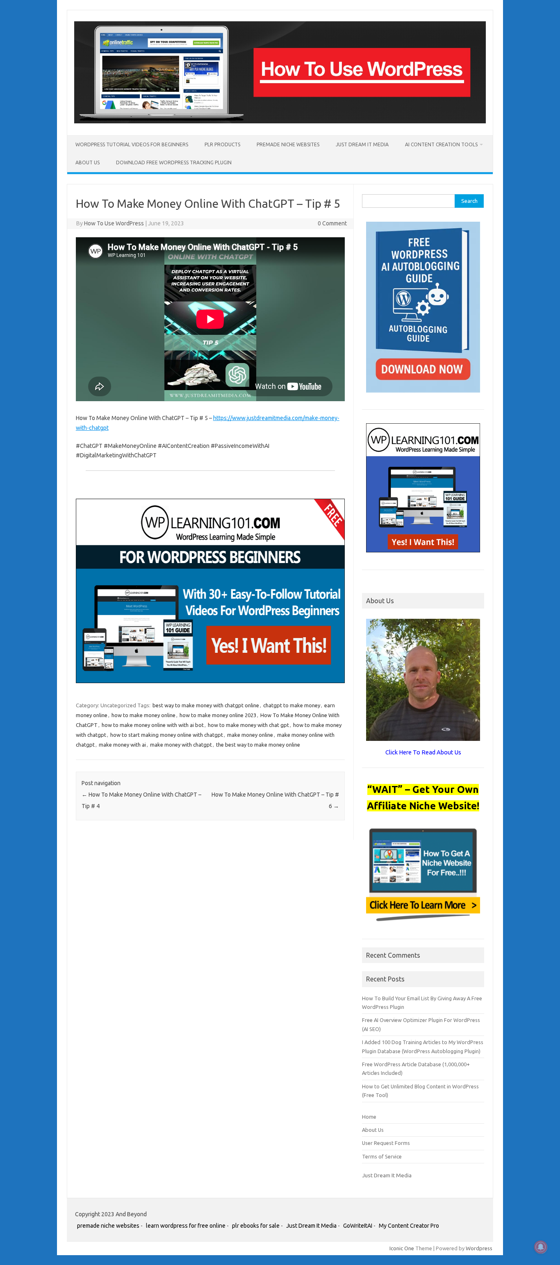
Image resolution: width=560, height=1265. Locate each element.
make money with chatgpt (181, 744)
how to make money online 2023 (218, 715)
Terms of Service (382, 1156)
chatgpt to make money (291, 705)
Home (369, 1117)
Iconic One (401, 1248)
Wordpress (479, 1248)
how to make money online (143, 715)
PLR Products (222, 144)
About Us (87, 162)
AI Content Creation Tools (441, 144)
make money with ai (122, 744)
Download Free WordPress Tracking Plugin (174, 162)
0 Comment (332, 223)
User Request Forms (386, 1143)
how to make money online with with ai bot (153, 725)
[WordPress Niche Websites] (280, 121)
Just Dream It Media (362, 144)
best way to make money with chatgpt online (206, 705)
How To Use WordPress (114, 223)
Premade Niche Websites (288, 144)
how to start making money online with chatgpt (166, 735)
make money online (250, 735)
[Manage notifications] (540, 1247)
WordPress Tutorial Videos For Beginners (131, 144)
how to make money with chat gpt (248, 725)
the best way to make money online (258, 744)
